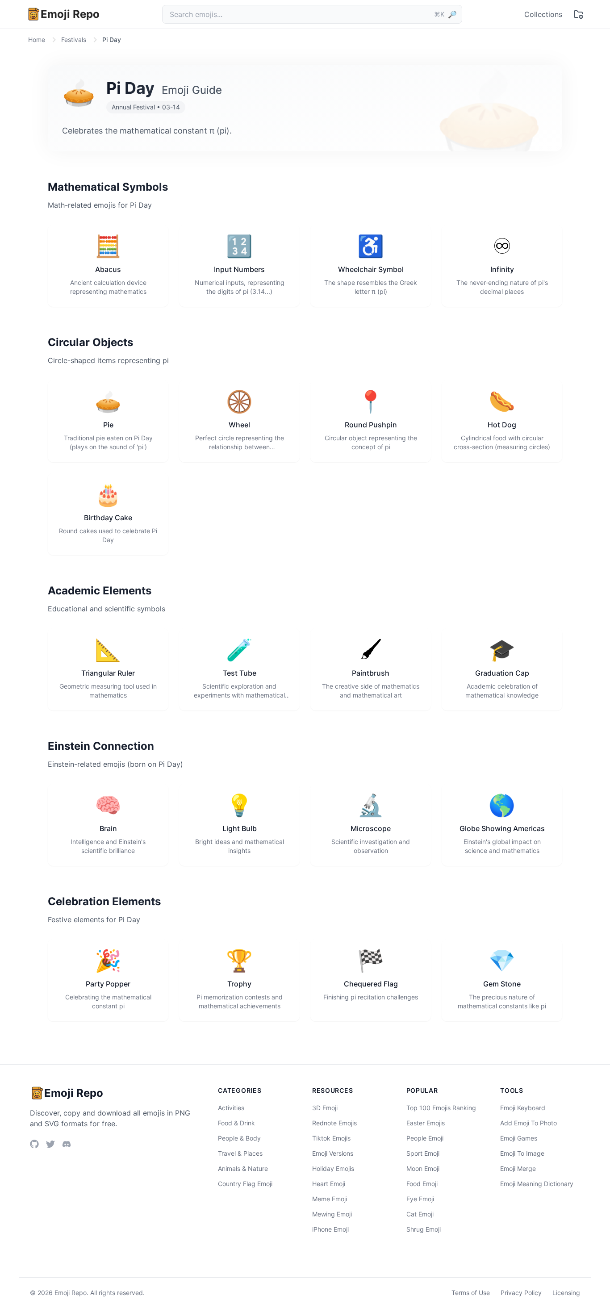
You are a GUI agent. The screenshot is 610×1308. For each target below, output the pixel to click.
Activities (231, 1108)
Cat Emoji (420, 1214)
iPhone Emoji (330, 1229)
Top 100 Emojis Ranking (441, 1108)
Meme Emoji (329, 1199)
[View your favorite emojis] (578, 14)
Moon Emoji (422, 1168)
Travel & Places (240, 1153)
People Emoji (424, 1138)
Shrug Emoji (423, 1229)
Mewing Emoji (332, 1214)
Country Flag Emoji (245, 1183)
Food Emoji (422, 1183)
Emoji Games (518, 1138)
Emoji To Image (522, 1153)
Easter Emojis (425, 1123)
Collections (543, 14)
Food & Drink (236, 1123)
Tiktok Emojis (331, 1138)
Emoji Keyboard (522, 1108)
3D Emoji (325, 1108)
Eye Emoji (420, 1199)
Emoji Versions (332, 1153)
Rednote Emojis (334, 1123)
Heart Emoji (328, 1183)
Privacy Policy (521, 1292)
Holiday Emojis (333, 1168)
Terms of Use (470, 1292)
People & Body (239, 1138)
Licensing (566, 1292)
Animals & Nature (243, 1168)
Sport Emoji (422, 1153)
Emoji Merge (518, 1168)
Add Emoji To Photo (528, 1123)
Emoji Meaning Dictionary (536, 1183)
